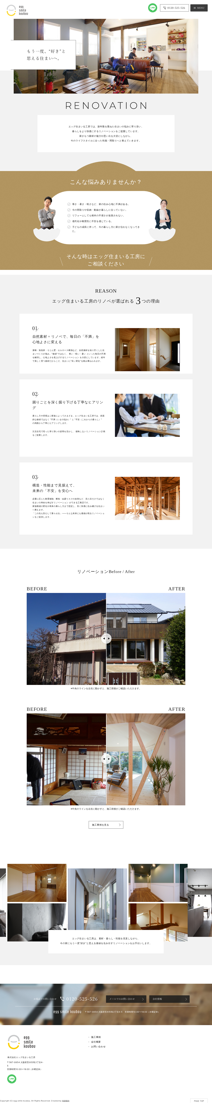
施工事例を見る (100, 824)
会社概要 (96, 1041)
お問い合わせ (98, 1046)
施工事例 (96, 1037)
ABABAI (65, 1101)
